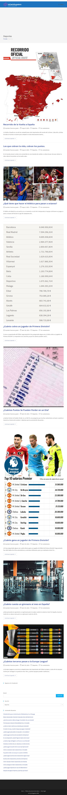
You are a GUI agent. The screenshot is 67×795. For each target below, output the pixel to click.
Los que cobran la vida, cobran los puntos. (24, 146)
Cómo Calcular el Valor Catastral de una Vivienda (15, 761)
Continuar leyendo (11, 139)
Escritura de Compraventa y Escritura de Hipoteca (15, 758)
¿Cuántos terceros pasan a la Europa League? (25, 661)
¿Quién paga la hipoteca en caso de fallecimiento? (15, 767)
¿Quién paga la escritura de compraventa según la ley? (16, 755)
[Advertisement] (33, 22)
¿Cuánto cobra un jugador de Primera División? (26, 326)
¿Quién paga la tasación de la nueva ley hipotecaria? (15, 747)
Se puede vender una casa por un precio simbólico (15, 752)
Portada (5, 39)
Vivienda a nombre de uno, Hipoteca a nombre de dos (16, 744)
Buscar (5, 693)
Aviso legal (43, 791)
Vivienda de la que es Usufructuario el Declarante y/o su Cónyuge (19, 714)
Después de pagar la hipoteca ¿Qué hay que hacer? (15, 770)
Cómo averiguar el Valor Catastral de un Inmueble (15, 764)
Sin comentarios (45, 128)
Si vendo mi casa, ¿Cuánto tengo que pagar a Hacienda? (16, 729)
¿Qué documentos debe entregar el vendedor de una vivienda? (18, 720)
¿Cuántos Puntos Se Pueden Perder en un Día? (26, 410)
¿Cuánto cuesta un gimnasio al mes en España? (26, 604)
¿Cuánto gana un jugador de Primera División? (26, 540)
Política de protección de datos (32, 791)
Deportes (34, 128)
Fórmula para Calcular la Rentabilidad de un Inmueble (16, 723)
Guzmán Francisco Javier (12, 128)
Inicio (22, 791)
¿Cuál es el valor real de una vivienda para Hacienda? (16, 726)
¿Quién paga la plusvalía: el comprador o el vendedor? (16, 732)
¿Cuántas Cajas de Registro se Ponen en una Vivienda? (16, 741)
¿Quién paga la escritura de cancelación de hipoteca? (16, 735)
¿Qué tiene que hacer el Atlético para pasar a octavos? (30, 203)
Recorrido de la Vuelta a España (19, 124)
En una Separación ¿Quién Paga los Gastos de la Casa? (16, 738)
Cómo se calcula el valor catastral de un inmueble (15, 750)
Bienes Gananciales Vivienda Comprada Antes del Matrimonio (18, 717)
